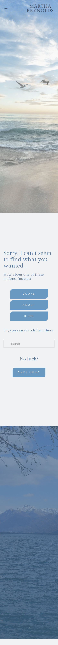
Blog (29, 316)
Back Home (29, 372)
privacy (37, 559)
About (29, 305)
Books (29, 294)
